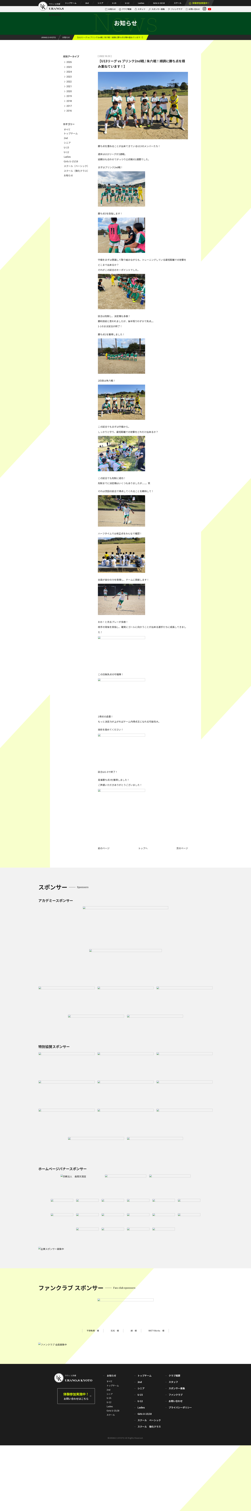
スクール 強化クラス (149, 1426)
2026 (69, 62)
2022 (69, 81)
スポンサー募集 (158, 9)
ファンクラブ (176, 9)
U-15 (114, 3)
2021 (69, 86)
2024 (69, 72)
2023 (69, 76)
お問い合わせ (194, 9)
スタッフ (141, 9)
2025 (69, 67)
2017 (69, 106)
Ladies (141, 3)
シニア (100, 3)
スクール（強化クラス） (76, 170)
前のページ (104, 848)
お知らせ (112, 9)
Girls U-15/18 (159, 3)
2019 (69, 96)
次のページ (182, 848)
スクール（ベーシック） (76, 166)
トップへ (143, 848)
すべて (67, 129)
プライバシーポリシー (180, 1407)
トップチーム (70, 3)
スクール (177, 3)
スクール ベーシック (149, 1420)
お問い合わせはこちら (76, 1396)
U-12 (127, 3)
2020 (69, 91)
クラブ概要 (126, 9)
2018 (69, 101)
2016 (69, 111)
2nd (87, 3)
